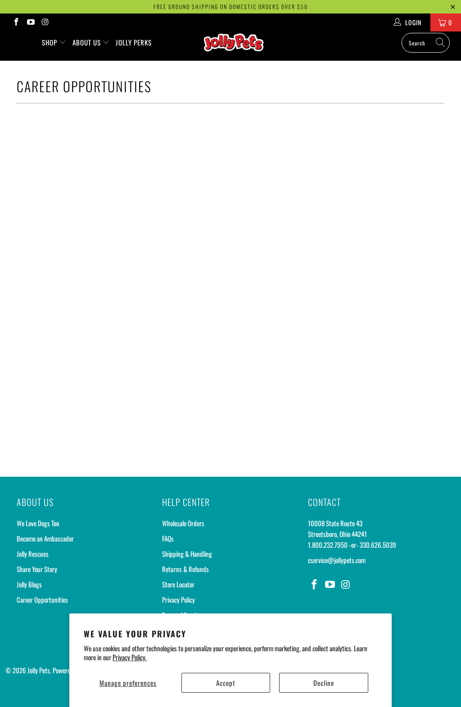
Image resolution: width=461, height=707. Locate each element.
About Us (87, 42)
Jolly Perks (134, 42)
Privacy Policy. (130, 657)
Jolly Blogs (29, 584)
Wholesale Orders (183, 523)
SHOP (50, 42)
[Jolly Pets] (235, 46)
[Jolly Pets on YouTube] (30, 22)
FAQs (168, 538)
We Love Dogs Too (38, 523)
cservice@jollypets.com (337, 560)
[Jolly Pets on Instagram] (45, 22)
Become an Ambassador (45, 538)
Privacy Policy (178, 599)
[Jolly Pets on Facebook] (15, 22)
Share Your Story (37, 569)
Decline (323, 683)
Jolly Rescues (33, 554)
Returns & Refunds (185, 569)
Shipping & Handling (187, 554)
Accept (225, 683)
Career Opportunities (42, 599)
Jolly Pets (38, 670)
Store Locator (178, 584)
